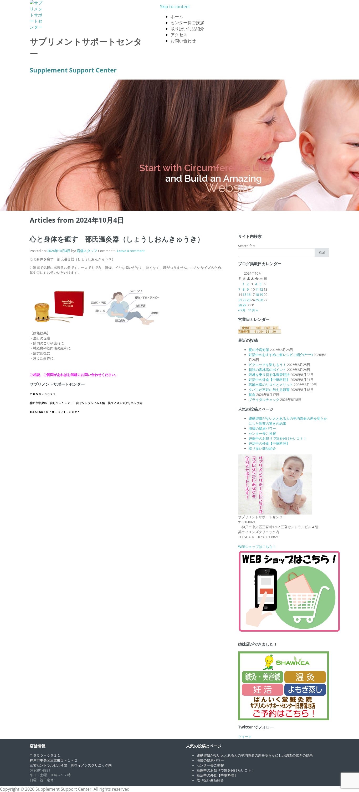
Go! (322, 252)
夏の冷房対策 (259, 349)
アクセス (179, 35)
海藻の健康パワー (262, 428)
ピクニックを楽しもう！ (267, 364)
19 (261, 294)
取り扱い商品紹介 (187, 29)
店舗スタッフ (87, 250)
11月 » (253, 310)
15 (244, 294)
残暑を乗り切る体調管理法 (269, 374)
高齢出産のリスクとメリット (271, 384)
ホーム (177, 16)
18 (257, 294)
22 (244, 299)
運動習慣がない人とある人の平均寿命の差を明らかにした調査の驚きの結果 (255, 755)
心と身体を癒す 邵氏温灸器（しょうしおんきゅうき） (117, 239)
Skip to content (175, 6)
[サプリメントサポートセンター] (88, 15)
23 (248, 299)
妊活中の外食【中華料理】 (269, 379)
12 (261, 289)
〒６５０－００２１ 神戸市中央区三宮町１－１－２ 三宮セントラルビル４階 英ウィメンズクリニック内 (71, 760)
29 (244, 305)
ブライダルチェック (264, 399)
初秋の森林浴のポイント (267, 369)
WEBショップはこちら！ (257, 546)
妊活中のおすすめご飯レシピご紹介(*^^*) (281, 354)
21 (240, 299)
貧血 (252, 394)
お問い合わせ (183, 41)
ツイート (245, 736)
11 (257, 289)
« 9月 (242, 310)
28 (240, 305)
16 (248, 294)
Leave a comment (131, 250)
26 (261, 299)
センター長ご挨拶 (187, 22)
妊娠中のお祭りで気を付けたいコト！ (278, 438)
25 (257, 299)
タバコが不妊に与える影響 (269, 389)
